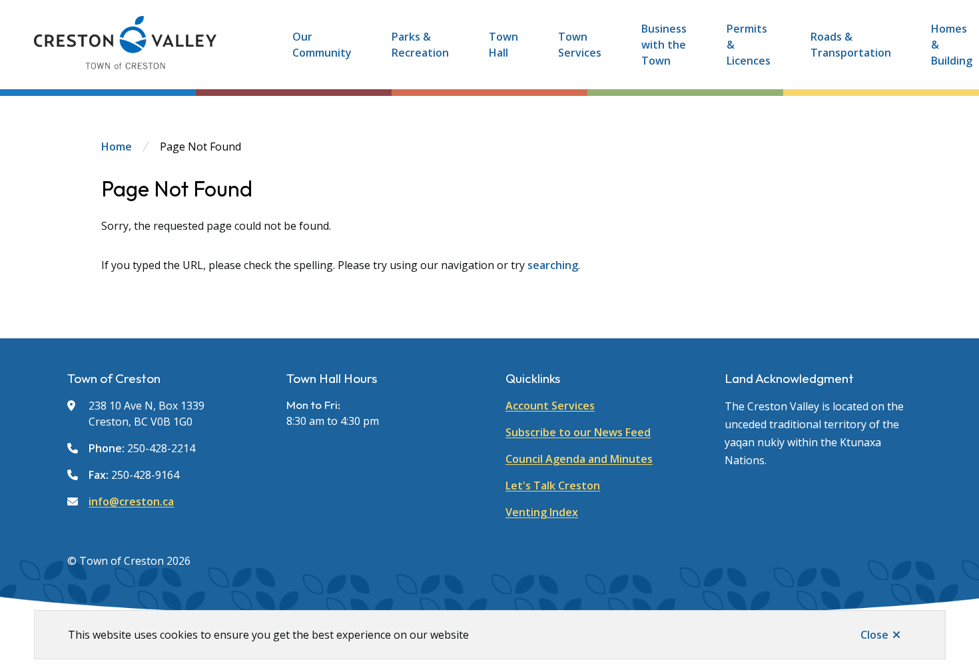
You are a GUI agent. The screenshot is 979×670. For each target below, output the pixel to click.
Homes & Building (951, 44)
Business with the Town (664, 44)
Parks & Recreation (420, 44)
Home (116, 146)
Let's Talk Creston (552, 485)
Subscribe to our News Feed (578, 432)
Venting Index (541, 512)
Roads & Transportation (851, 44)
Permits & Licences (749, 44)
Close (874, 634)
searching (552, 265)
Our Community (322, 44)
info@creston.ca (131, 501)
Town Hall (503, 44)
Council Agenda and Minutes (579, 459)
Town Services (579, 44)
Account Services (550, 405)
